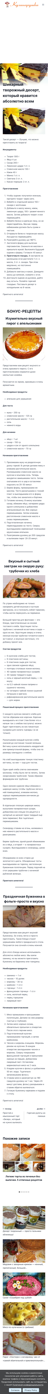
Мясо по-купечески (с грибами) (18, 1327)
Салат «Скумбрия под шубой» (17, 1297)
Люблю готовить (10, 80)
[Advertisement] (24, 34)
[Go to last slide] (6, 1167)
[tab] (19, 1192)
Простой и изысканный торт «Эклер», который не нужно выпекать (12, 1116)
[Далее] (41, 1167)
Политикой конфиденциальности (27, 1385)
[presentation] (24, 1158)
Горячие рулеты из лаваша (36, 1112)
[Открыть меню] (43, 4)
